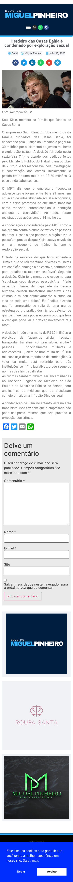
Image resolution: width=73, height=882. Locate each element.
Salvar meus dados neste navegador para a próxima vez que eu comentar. (36, 586)
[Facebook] (46, 27)
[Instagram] (34, 27)
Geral (15, 53)
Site (7, 564)
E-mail (10, 548)
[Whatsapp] (40, 27)
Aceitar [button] (52, 871)
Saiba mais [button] (31, 860)
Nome (10, 532)
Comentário (14, 480)
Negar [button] (21, 871)
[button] (28, 27)
